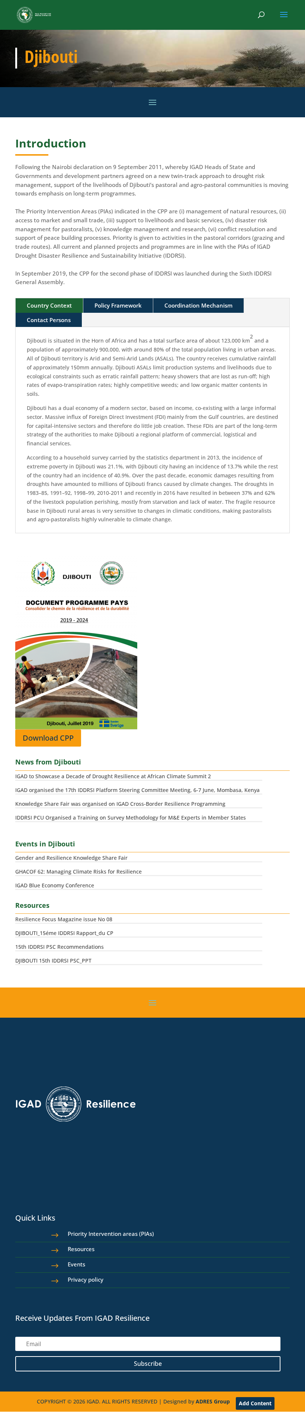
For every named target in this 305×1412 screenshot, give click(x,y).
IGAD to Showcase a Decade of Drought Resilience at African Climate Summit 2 (113, 776)
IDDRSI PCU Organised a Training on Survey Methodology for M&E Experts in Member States (130, 817)
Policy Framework (118, 305)
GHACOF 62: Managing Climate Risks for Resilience (78, 871)
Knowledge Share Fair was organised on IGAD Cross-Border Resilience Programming (120, 803)
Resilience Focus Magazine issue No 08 (63, 919)
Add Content (255, 1403)
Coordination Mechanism (198, 305)
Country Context (49, 305)
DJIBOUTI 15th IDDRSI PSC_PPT (53, 960)
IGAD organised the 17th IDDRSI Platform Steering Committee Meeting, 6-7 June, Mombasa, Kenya (137, 790)
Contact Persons (49, 320)
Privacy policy (85, 1279)
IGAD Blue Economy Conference (54, 885)
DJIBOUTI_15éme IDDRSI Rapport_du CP (64, 932)
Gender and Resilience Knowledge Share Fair (71, 857)
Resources (81, 1249)
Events (76, 1264)
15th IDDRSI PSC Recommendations (59, 946)
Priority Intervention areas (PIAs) (111, 1233)
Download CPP (48, 738)
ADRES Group (213, 1401)
